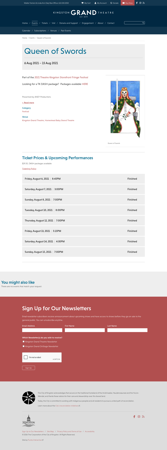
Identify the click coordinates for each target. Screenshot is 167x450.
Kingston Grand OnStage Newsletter (41, 346)
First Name (69, 326)
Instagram (139, 416)
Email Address (28, 326)
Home (25, 23)
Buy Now (129, 3)
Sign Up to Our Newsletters (33, 431)
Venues (53, 31)
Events (35, 23)
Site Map (50, 431)
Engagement (88, 23)
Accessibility (89, 431)
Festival (25, 111)
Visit (53, 23)
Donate (115, 3)
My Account (102, 3)
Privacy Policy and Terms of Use (69, 431)
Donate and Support (68, 23)
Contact (110, 23)
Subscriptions (40, 31)
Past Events (66, 31)
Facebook (134, 416)
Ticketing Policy (29, 169)
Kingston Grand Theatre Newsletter (41, 342)
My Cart (87, 3)
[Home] (83, 13)
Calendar (26, 31)
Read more (29, 102)
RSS (143, 416)
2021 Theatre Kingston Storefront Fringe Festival (61, 77)
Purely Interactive (35, 440)
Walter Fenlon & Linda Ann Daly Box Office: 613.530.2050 (46, 3)
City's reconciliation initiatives (66, 406)
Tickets (45, 23)
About (100, 23)
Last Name (112, 326)
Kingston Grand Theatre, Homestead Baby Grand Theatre (48, 120)
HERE (85, 84)
